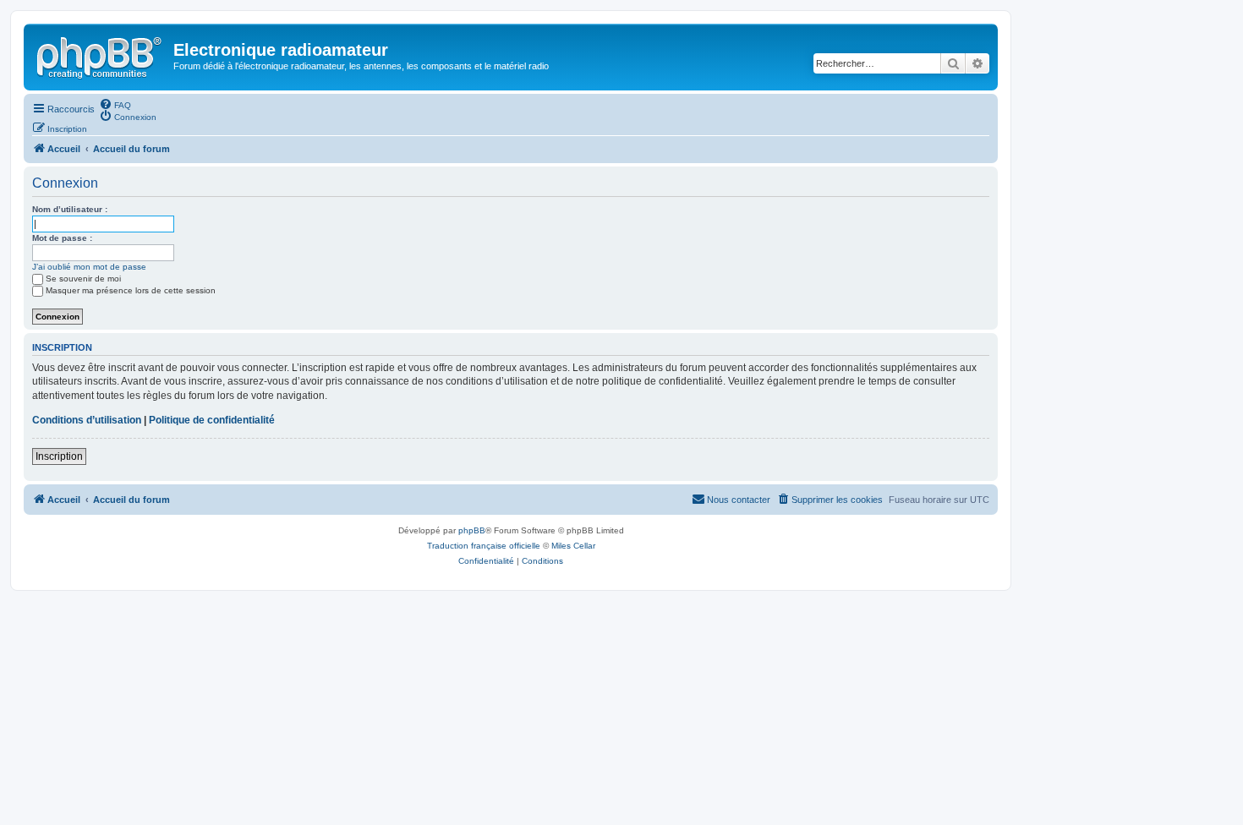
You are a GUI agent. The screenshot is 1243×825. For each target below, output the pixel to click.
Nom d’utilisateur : (69, 209)
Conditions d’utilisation (86, 420)
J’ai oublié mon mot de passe (89, 266)
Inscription (59, 456)
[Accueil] (100, 55)
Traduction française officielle (483, 545)
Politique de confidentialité (212, 420)
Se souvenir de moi (83, 278)
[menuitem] (115, 104)
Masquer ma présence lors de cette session (131, 290)
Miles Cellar (573, 545)
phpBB (471, 530)
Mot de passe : (62, 238)
